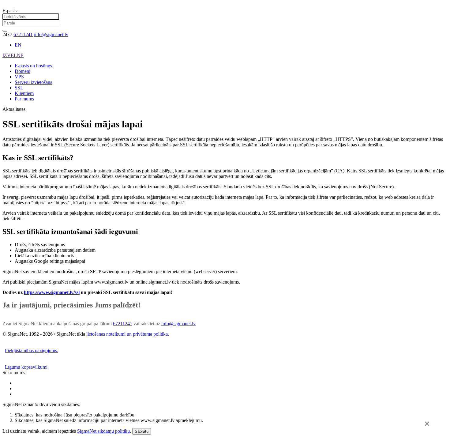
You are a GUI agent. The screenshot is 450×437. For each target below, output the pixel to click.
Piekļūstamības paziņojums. (31, 350)
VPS (19, 76)
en (18, 44)
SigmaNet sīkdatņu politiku (103, 431)
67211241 (23, 34)
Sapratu (141, 431)
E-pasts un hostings (33, 65)
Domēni (22, 71)
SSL (19, 87)
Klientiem (24, 93)
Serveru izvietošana (33, 82)
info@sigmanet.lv (51, 34)
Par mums (24, 98)
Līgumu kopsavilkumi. (27, 367)
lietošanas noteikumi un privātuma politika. (127, 334)
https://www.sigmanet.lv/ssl (52, 292)
